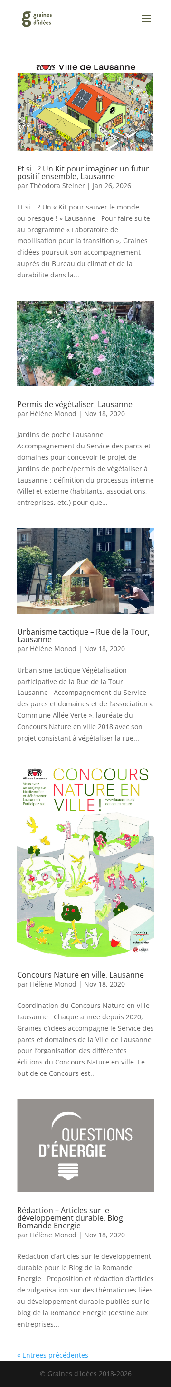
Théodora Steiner (57, 185)
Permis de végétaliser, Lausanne (75, 404)
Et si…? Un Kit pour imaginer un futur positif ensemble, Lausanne (83, 172)
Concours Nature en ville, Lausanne (80, 974)
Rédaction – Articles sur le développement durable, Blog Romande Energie (70, 1218)
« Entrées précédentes (52, 1354)
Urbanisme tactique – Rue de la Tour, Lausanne (83, 636)
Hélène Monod (53, 413)
